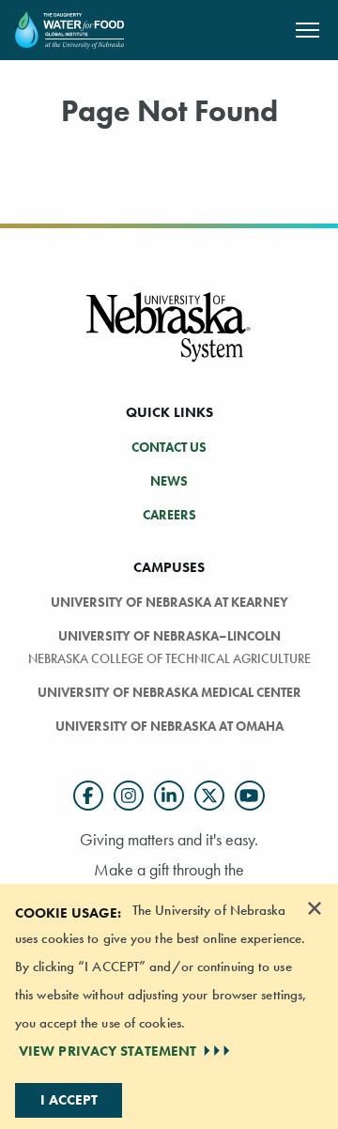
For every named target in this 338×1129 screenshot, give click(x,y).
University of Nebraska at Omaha (169, 726)
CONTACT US (169, 447)
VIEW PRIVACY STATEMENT (107, 1051)
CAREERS (169, 514)
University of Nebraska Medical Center (169, 692)
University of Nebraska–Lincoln (169, 635)
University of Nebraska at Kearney (169, 602)
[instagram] (129, 796)
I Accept (69, 1099)
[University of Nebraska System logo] (169, 338)
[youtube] (250, 796)
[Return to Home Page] (69, 28)
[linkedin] (169, 796)
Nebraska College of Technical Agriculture (169, 658)
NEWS (169, 480)
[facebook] (88, 796)
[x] (209, 796)
